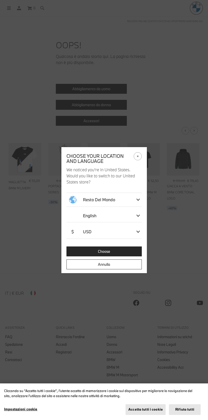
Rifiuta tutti (184, 409)
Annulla (104, 264)
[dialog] (104, 210)
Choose (104, 251)
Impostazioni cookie (20, 409)
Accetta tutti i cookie (145, 409)
